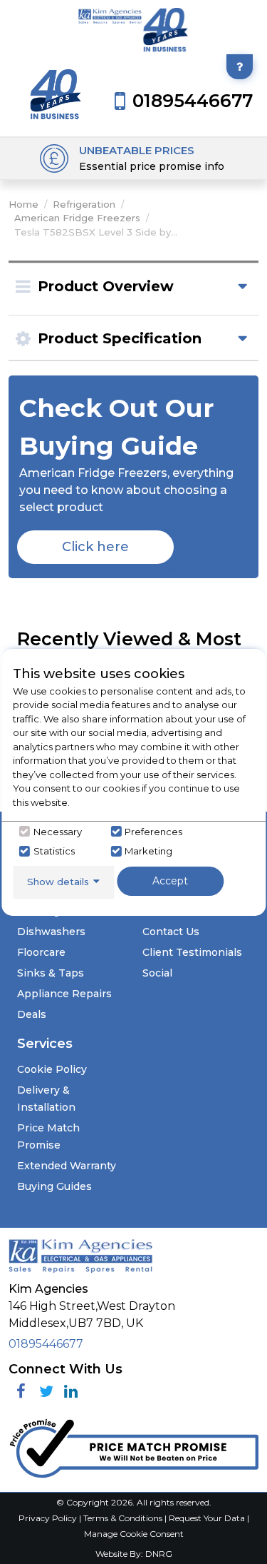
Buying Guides (54, 1186)
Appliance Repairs (64, 993)
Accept (170, 880)
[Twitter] (45, 1391)
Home (23, 204)
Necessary (57, 831)
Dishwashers (51, 931)
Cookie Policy (52, 1069)
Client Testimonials (192, 952)
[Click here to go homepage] (110, 30)
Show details (58, 881)
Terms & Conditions (123, 1518)
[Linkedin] (70, 1391)
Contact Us (170, 931)
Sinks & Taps (50, 973)
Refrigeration (84, 204)
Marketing (148, 851)
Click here (95, 547)
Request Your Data (207, 1518)
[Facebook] (21, 1391)
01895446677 (46, 1344)
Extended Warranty (66, 1165)
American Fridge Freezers (77, 217)
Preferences (153, 831)
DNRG (158, 1553)
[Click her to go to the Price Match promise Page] (133, 1445)
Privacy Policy (49, 1518)
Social (157, 973)
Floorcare (41, 952)
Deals (31, 1014)
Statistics (54, 851)
